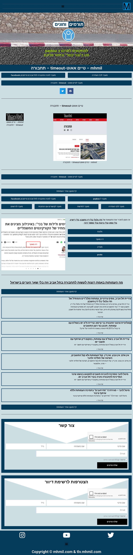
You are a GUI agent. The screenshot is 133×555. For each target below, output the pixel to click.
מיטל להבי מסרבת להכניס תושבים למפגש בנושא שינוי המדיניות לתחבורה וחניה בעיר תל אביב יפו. (100, 375)
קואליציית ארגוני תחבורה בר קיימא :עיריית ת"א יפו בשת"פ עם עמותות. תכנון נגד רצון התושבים (100, 324)
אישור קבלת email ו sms (114, 459)
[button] (63, 6)
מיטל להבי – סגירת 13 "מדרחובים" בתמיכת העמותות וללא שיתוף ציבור (100, 391)
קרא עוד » (100, 317)
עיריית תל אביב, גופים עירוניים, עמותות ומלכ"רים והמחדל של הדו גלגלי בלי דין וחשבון (100, 300)
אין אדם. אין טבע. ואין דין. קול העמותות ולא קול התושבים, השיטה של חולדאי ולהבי (100, 356)
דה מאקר (33, 244)
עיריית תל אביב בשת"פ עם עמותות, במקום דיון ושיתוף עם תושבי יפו (99, 340)
